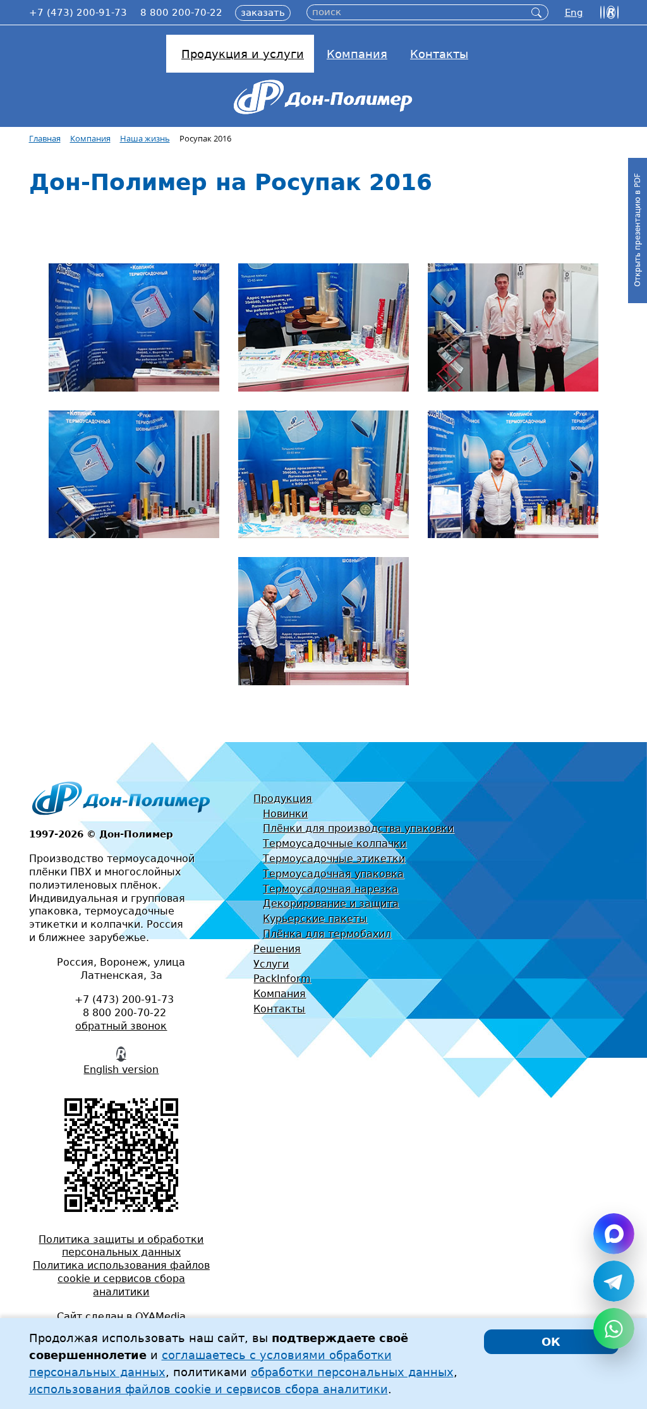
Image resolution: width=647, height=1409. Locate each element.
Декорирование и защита (331, 903)
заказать (263, 12)
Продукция (282, 799)
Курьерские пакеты (315, 919)
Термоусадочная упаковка (333, 874)
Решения (277, 949)
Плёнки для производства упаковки (358, 828)
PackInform (282, 979)
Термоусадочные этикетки (334, 859)
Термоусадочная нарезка (330, 889)
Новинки (285, 814)
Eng (574, 12)
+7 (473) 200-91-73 (78, 12)
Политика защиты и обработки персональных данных (121, 1246)
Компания (279, 994)
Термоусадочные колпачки (334, 843)
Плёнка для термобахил (327, 934)
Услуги (271, 964)
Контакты (279, 1009)
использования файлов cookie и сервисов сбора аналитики (208, 1389)
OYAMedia (160, 1316)
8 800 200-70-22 (181, 12)
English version (121, 1070)
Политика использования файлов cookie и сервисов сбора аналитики (121, 1278)
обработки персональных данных (352, 1372)
